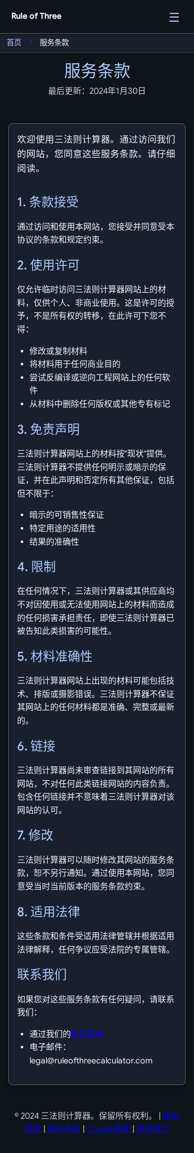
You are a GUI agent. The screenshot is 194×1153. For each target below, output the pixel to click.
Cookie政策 (108, 1129)
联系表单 (87, 1034)
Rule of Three (36, 16)
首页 (14, 42)
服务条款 (64, 1129)
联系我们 (153, 1129)
